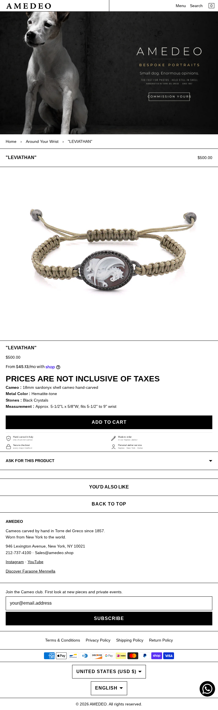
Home (11, 141)
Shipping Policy (129, 640)
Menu (181, 5)
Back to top (109, 504)
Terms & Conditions (62, 640)
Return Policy (161, 640)
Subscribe (109, 618)
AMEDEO (98, 704)
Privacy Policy (98, 640)
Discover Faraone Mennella (30, 571)
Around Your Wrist (42, 141)
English (106, 688)
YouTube (35, 561)
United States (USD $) (106, 671)
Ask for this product (30, 460)
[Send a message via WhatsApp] (207, 689)
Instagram (15, 561)
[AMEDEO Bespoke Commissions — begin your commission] (109, 73)
